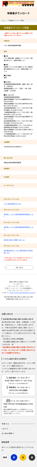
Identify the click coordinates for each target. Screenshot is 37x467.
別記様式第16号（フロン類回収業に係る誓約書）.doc (18, 251)
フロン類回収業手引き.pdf (12, 204)
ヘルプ (4, 429)
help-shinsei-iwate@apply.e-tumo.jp (22, 293)
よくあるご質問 (7, 433)
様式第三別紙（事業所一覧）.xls (14, 240)
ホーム (4, 20)
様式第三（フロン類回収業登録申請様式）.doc (18, 228)
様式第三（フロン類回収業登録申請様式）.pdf (18, 215)
